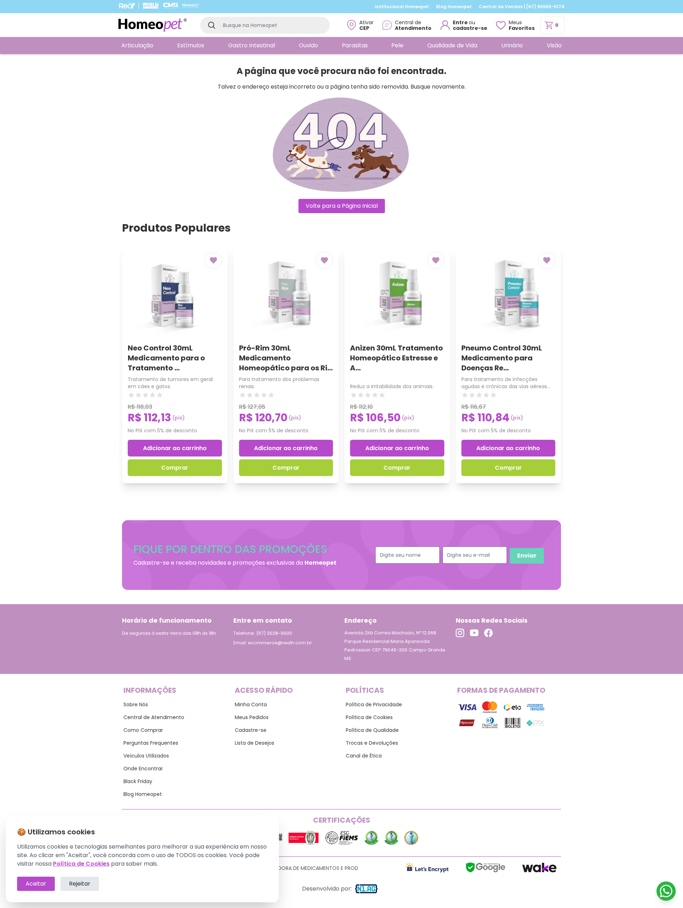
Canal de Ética (364, 755)
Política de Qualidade (372, 730)
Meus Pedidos (252, 717)
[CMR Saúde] (170, 6)
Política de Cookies (369, 717)
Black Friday (137, 781)
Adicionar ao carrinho (175, 448)
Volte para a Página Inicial (342, 206)
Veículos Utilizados (146, 755)
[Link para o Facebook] (488, 632)
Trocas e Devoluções (372, 742)
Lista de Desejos (254, 742)
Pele (397, 45)
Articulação (137, 45)
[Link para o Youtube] (474, 632)
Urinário (512, 45)
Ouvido (308, 45)
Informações (149, 690)
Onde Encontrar (143, 768)
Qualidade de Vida (452, 45)
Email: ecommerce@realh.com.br (272, 642)
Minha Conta (251, 704)
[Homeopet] (190, 6)
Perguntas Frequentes (150, 742)
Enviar (526, 555)
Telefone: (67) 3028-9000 (262, 633)
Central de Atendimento (153, 717)
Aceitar (36, 884)
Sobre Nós (135, 704)
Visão (554, 45)
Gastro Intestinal (251, 45)
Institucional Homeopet (402, 7)
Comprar (174, 468)
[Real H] (150, 6)
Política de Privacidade (374, 704)
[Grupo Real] (127, 6)
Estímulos (190, 45)
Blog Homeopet (454, 7)
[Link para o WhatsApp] (666, 891)
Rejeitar (79, 884)
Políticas (365, 690)
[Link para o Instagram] (460, 632)
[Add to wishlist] (213, 260)
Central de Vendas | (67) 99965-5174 (522, 7)
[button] (406, 25)
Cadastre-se (250, 730)
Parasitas (355, 45)
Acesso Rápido (264, 690)
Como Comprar (143, 730)
